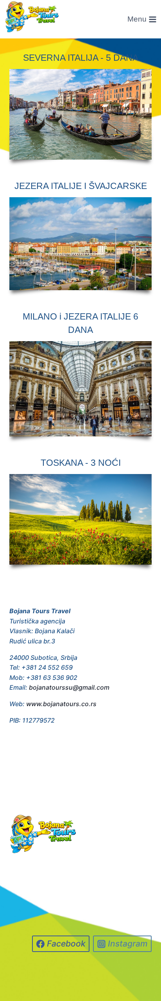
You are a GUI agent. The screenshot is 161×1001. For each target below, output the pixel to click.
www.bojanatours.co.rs (61, 704)
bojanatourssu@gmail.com (69, 687)
